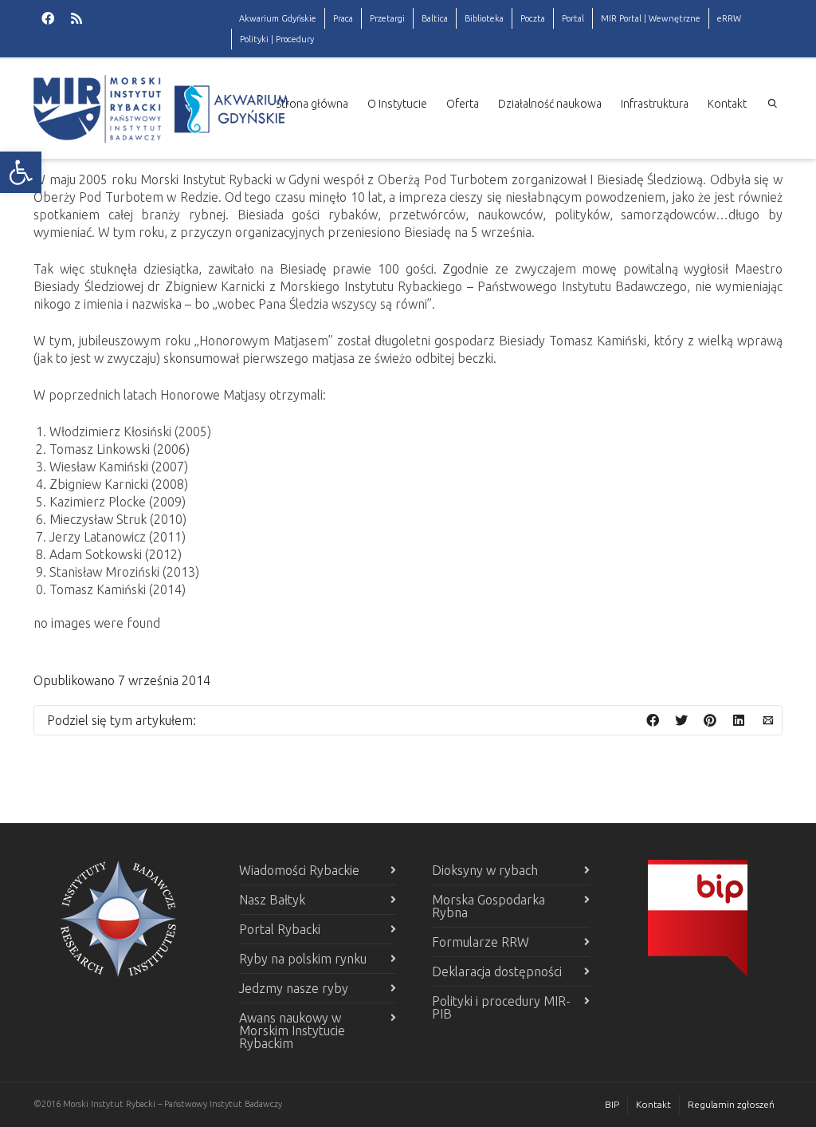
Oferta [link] (462, 103)
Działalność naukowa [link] (550, 103)
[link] (20, 172)
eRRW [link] (729, 18)
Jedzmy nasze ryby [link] (293, 988)
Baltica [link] (435, 18)
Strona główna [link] (312, 103)
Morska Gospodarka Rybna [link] (488, 906)
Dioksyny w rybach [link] (485, 870)
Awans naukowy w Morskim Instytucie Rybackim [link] (292, 1030)
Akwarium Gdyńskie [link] (277, 18)
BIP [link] (612, 1104)
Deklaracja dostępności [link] (497, 971)
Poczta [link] (532, 18)
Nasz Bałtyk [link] (272, 900)
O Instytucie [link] (397, 103)
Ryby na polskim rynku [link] (303, 959)
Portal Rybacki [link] (279, 929)
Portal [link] (573, 18)
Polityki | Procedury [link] (277, 39)
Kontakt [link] (727, 103)
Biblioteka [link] (484, 18)
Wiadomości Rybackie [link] (299, 870)
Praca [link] (343, 18)
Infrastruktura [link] (654, 103)
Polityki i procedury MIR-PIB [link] (501, 1007)
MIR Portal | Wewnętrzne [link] (650, 18)
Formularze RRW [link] (480, 942)
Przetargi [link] (387, 18)
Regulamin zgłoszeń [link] (731, 1104)
